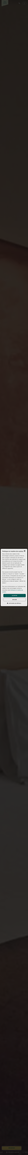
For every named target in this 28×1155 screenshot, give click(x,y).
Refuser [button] (14, 599)
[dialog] (14, 577)
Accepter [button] (14, 595)
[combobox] (24, 551)
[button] (14, 603)
